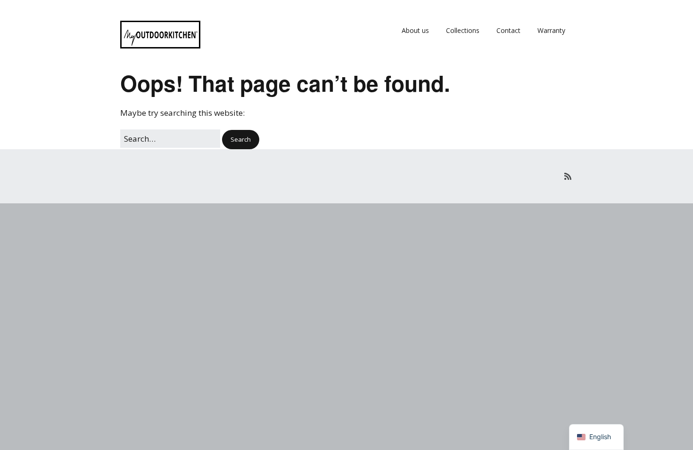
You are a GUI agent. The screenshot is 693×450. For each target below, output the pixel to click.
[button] (240, 139)
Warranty (551, 30)
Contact (508, 30)
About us (415, 30)
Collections (462, 30)
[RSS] (568, 176)
